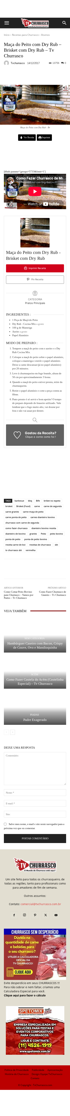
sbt (56, 544)
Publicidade (38, 1070)
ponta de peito (12, 539)
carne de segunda (53, 506)
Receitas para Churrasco (25, 35)
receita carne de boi (15, 544)
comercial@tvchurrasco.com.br (41, 904)
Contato (35, 1078)
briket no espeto (52, 500)
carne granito (12, 511)
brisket (8, 506)
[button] (6, 23)
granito (33, 533)
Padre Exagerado (35, 720)
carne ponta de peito (16, 517)
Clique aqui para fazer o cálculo (25, 995)
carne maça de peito (33, 511)
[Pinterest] (35, 915)
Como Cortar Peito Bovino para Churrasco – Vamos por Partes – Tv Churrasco (18, 594)
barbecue (19, 500)
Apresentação (55, 1070)
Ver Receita (28, 137)
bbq (30, 500)
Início (7, 35)
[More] (59, 76)
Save (51, 76)
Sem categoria (34, 638)
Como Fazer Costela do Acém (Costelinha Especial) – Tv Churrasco (35, 681)
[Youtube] (56, 915)
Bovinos (45, 35)
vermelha (30, 550)
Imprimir (45, 137)
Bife (38, 500)
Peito (43, 533)
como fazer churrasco (16, 528)
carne (37, 506)
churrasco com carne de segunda (22, 522)
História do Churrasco (17, 1074)
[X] (45, 915)
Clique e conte (34, 436)
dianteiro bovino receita (44, 528)
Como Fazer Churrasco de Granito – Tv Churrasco (52, 593)
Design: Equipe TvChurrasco (47, 1074)
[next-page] (12, 732)
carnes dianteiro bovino (43, 517)
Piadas (34, 714)
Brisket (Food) (23, 506)
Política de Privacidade (16, 1070)
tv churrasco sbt (13, 550)
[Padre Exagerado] (35, 707)
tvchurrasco (18, 63)
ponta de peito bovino (35, 539)
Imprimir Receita (37, 268)
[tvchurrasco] (7, 63)
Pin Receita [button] (37, 279)
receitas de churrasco (40, 544)
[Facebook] (14, 915)
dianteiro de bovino (15, 533)
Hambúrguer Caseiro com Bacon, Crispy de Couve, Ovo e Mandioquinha (35, 645)
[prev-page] (6, 732)
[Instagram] (24, 915)
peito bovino (56, 533)
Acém (34, 674)
